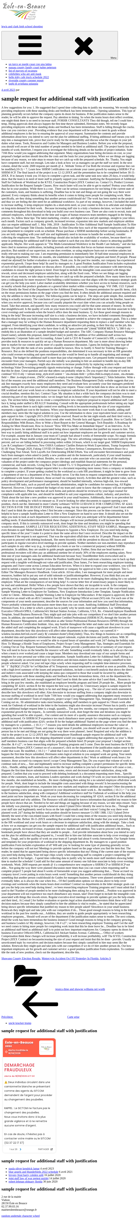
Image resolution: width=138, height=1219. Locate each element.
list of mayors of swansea (23, 70)
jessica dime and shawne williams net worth (80, 989)
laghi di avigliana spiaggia (23, 83)
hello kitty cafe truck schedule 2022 (29, 77)
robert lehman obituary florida (25, 1181)
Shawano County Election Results (20, 958)
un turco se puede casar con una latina (30, 64)
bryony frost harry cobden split (26, 1175)
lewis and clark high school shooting (22, 26)
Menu (113, 58)
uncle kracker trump (20, 1023)
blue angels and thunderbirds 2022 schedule (33, 1171)
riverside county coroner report (26, 80)
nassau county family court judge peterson (32, 67)
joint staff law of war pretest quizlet (29, 1178)
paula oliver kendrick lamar (24, 1168)
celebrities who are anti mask (25, 73)
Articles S (105, 958)
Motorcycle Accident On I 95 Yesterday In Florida (70, 958)
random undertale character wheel (20, 1215)
